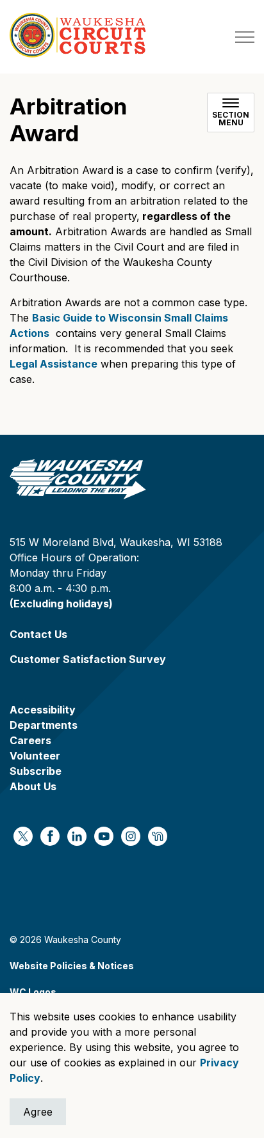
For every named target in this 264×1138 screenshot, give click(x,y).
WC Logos (33, 991)
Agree (38, 1111)
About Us (33, 786)
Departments (44, 725)
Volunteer (35, 755)
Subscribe (36, 771)
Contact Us (38, 634)
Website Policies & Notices (72, 965)
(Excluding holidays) (61, 603)
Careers (30, 740)
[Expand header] (245, 37)
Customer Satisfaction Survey (88, 659)
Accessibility (43, 709)
